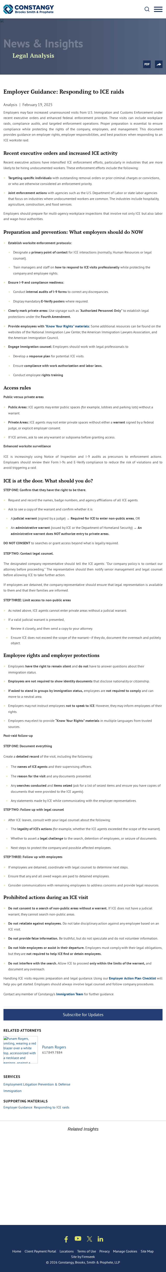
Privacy (104, 1251)
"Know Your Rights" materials (67, 326)
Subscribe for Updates (83, 1014)
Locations (67, 1251)
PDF (147, 64)
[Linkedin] (100, 1239)
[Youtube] (78, 1239)
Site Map (147, 1251)
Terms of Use (86, 1251)
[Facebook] (66, 1240)
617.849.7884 (52, 1052)
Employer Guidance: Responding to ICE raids (36, 1107)
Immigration (12, 1091)
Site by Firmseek (83, 1256)
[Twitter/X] (89, 1239)
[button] (159, 64)
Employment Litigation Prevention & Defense (36, 1084)
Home (16, 1251)
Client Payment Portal (40, 1251)
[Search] (147, 9)
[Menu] (158, 9)
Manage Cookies (125, 1251)
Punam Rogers (54, 1047)
